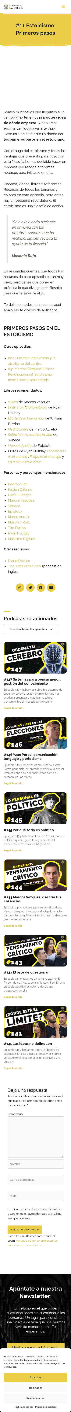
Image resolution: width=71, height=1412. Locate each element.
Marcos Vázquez (21, 500)
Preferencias (35, 1398)
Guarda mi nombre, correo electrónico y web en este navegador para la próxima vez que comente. (35, 1213)
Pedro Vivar (17, 484)
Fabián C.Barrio (20, 489)
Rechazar (35, 1388)
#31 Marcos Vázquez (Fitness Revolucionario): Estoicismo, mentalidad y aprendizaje (31, 374)
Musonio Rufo (19, 522)
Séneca (14, 506)
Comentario (16, 1114)
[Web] (35, 1196)
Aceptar (35, 1377)
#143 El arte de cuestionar (26, 972)
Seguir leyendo (13, 708)
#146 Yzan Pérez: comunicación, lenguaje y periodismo (31, 757)
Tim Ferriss (17, 528)
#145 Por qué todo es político (29, 830)
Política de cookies (24, 1407)
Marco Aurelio (19, 517)
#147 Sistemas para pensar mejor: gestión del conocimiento (32, 681)
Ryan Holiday (18, 533)
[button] (20, 587)
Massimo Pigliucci (22, 539)
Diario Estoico (19, 561)
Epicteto (15, 511)
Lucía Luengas (19, 495)
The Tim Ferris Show (24, 566)
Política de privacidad (46, 1407)
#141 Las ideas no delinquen (28, 1044)
